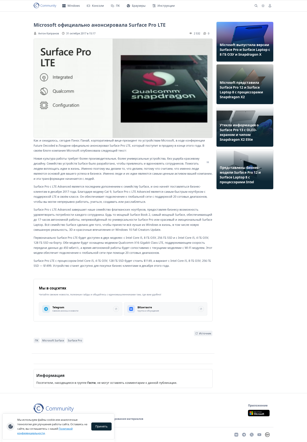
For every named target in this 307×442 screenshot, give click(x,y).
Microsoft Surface (53, 340)
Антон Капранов (48, 33)
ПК (36, 340)
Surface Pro (75, 340)
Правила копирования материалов (119, 419)
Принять (101, 426)
